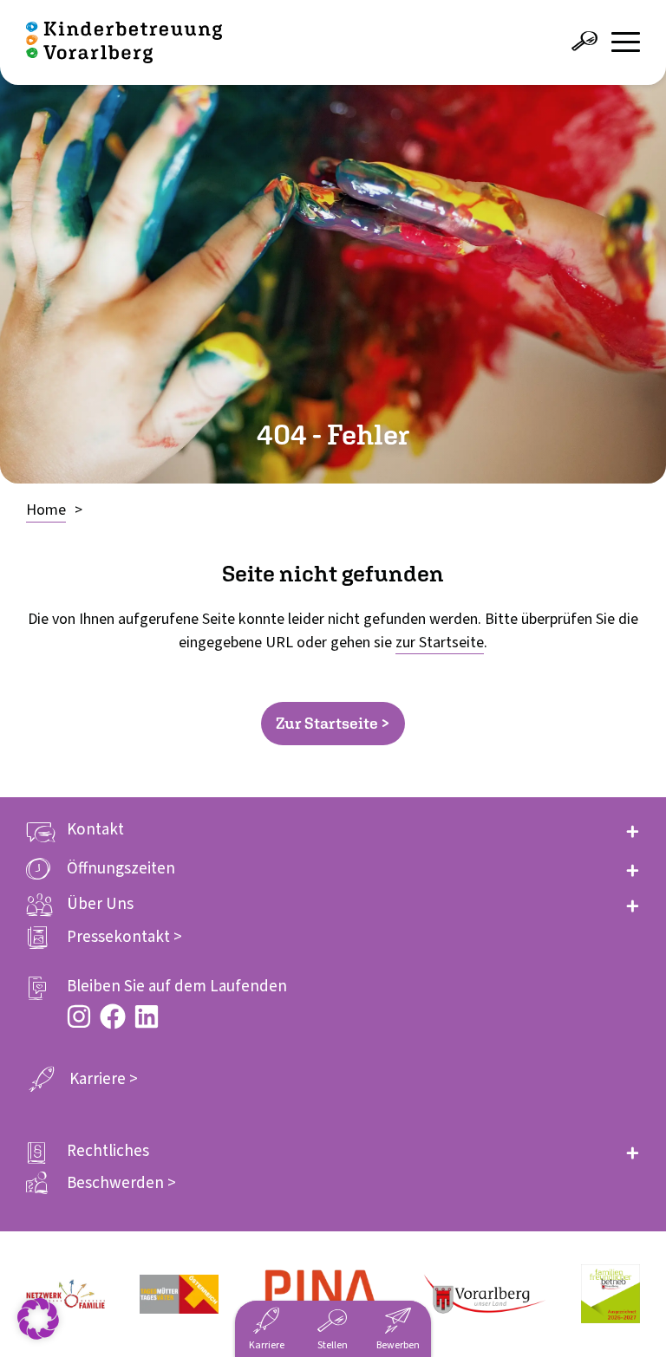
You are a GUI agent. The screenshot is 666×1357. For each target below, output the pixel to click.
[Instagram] (79, 1016)
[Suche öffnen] (584, 42)
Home (46, 510)
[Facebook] (113, 1016)
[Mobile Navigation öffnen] (625, 42)
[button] (333, 829)
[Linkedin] (147, 1016)
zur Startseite (439, 642)
